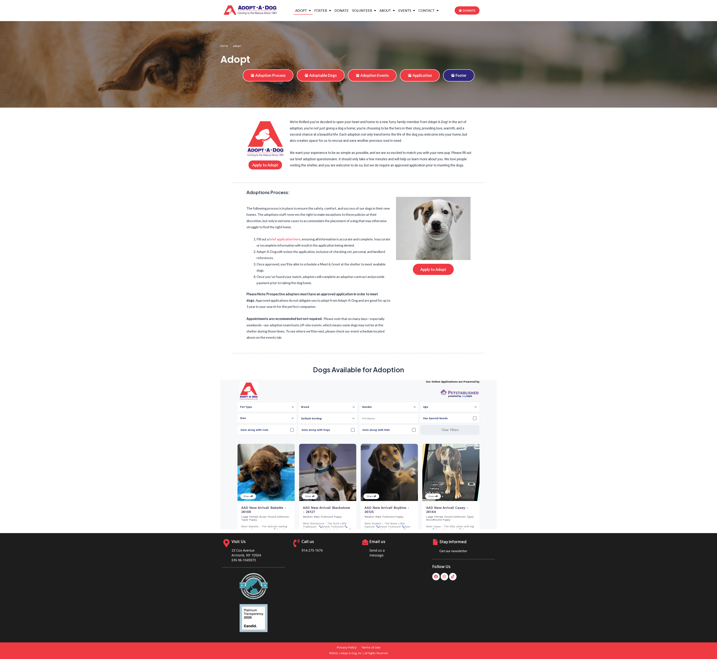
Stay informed (452, 541)
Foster (320, 10)
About (385, 10)
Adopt (301, 10)
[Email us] (365, 542)
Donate (341, 10)
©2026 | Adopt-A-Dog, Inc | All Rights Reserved (358, 653)
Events (404, 10)
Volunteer (362, 10)
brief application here (284, 239)
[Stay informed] (435, 542)
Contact (426, 10)
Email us (377, 541)
